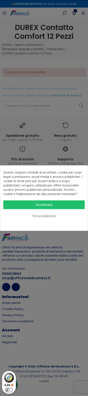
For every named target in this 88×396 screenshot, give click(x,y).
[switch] (9, 390)
